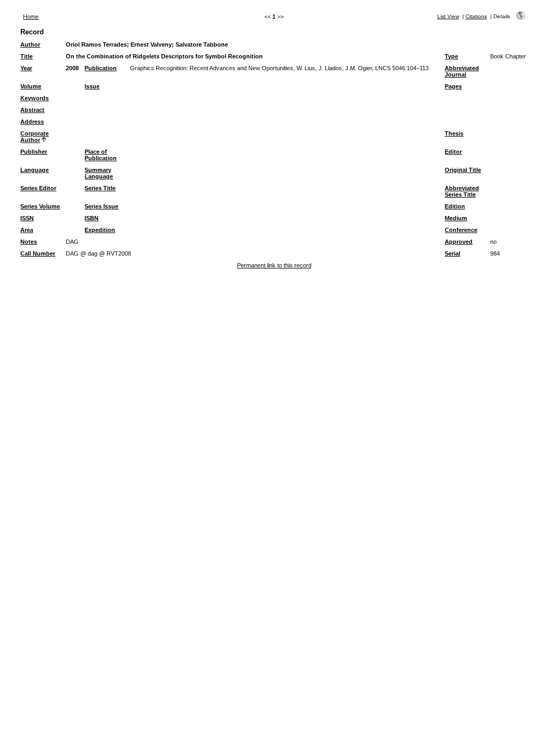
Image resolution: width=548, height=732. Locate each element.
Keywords (34, 98)
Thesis (454, 133)
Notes (28, 241)
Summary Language (99, 173)
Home (31, 16)
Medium (456, 218)
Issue (92, 86)
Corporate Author (34, 136)
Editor (453, 151)
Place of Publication (101, 154)
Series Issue (101, 206)
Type (451, 56)
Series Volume (40, 206)
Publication (101, 68)
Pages (453, 86)
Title (26, 56)
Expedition (100, 230)
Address (32, 121)
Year (26, 68)
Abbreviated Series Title (462, 191)
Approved (459, 241)
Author (30, 44)
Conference (461, 230)
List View (448, 16)
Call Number (37, 253)
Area (26, 230)
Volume (30, 86)
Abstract (32, 110)
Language (34, 170)
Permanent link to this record (274, 265)
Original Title (463, 170)
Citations (476, 16)
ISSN (27, 218)
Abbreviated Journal (462, 71)
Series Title (100, 188)
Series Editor (38, 188)
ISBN (91, 218)
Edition (455, 206)
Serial (452, 253)
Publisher (33, 151)
